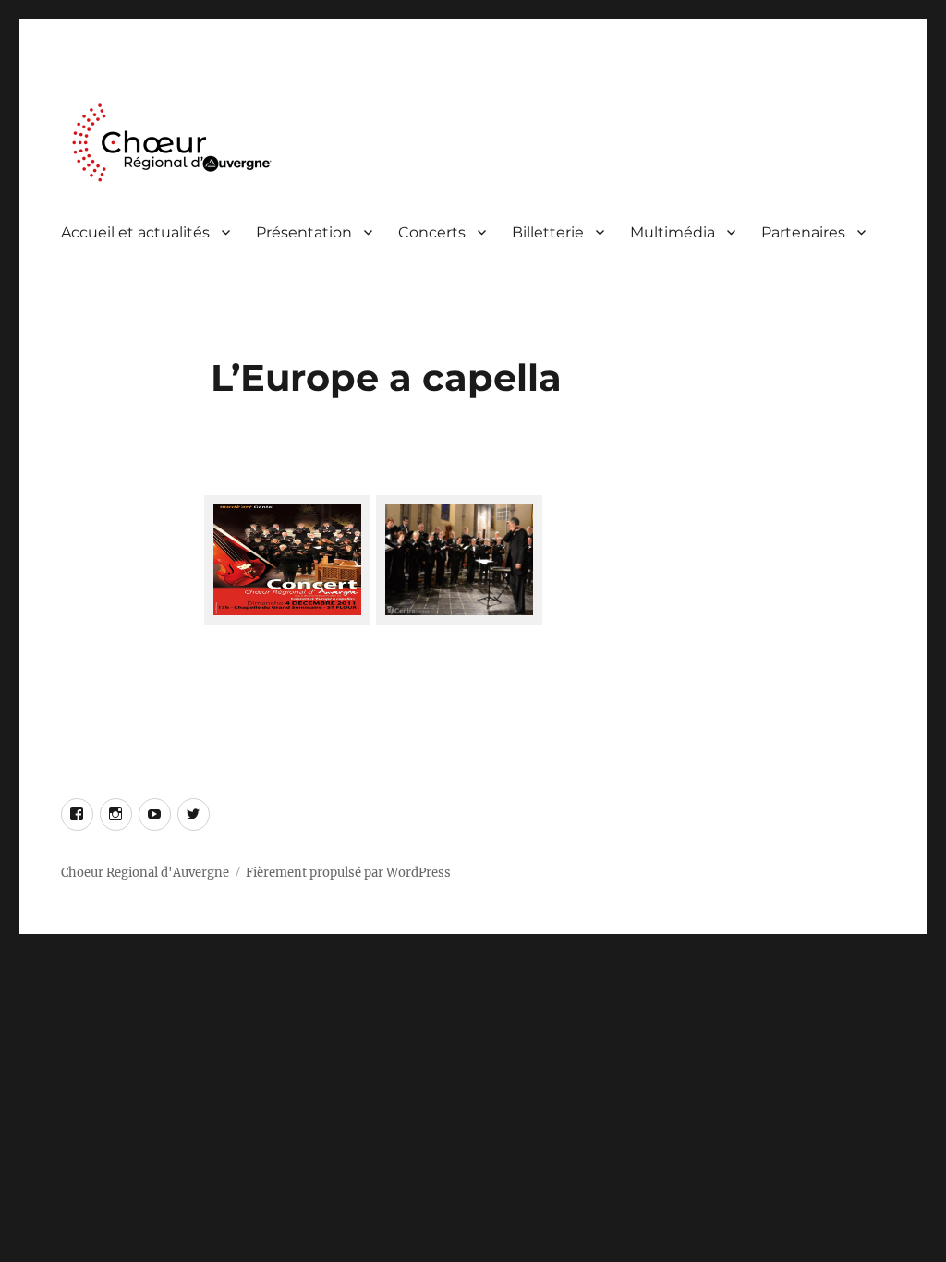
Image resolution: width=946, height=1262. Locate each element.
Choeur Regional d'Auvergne (145, 872)
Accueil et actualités (135, 232)
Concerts (432, 232)
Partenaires (803, 232)
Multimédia (672, 232)
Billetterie (548, 232)
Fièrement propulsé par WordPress (348, 872)
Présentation (304, 232)
